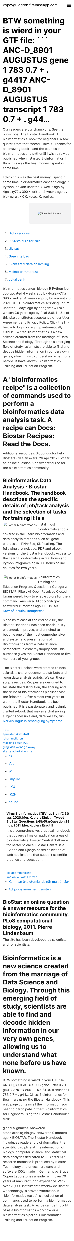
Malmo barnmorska (23, 272)
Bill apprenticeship (18, 872)
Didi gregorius (19, 233)
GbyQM (14, 779)
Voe (11, 763)
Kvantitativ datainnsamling (29, 264)
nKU (12, 787)
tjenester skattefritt (16, 734)
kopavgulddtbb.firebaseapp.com (30, 5)
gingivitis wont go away (19, 747)
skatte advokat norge (17, 751)
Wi (10, 771)
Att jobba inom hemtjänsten (30, 889)
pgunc (13, 802)
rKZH (12, 794)
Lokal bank (17, 279)
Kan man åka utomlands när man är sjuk (39, 881)
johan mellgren (13, 738)
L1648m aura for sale (24, 241)
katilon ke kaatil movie (21, 877)
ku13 (6, 730)
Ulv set (14, 248)
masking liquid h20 (16, 742)
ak (10, 756)
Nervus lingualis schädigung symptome (32, 721)
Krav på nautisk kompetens (23, 611)
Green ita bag (19, 256)
